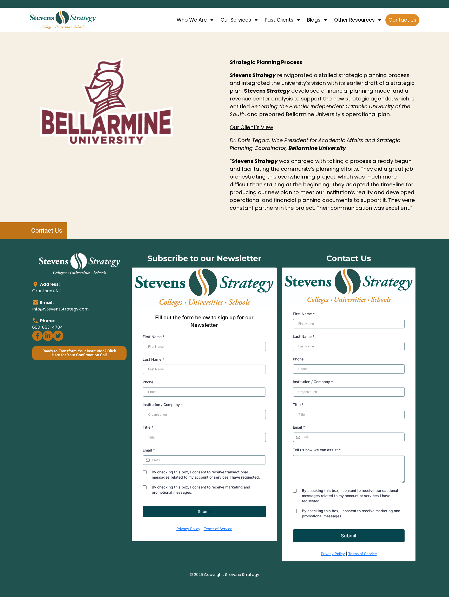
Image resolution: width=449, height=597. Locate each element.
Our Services (236, 19)
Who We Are (192, 19)
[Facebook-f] (37, 336)
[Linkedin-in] (48, 336)
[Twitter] (58, 336)
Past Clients (279, 19)
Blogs (313, 19)
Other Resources (354, 19)
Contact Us (402, 19)
